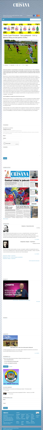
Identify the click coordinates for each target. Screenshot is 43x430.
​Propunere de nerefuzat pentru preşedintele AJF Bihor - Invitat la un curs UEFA (20, 392)
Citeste (37, 239)
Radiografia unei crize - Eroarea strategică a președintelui (13, 257)
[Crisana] (21, 5)
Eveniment (23, 414)
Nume (4, 135)
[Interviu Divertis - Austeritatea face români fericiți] (21, 289)
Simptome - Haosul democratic (28, 226)
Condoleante (28, 422)
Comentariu (5, 147)
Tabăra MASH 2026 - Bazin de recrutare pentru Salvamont (21, 347)
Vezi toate (38, 301)
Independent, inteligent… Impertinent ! (27, 241)
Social (27, 414)
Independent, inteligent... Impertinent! (9, 255)
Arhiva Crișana (5, 218)
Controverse (6, 223)
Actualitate (18, 414)
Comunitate (5, 334)
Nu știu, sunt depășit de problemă (10, 363)
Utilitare (17, 421)
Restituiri (17, 422)
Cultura (32, 414)
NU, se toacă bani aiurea (8, 359)
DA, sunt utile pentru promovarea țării (11, 361)
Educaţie (17, 417)
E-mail (4, 403)
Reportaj (32, 421)
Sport (27, 65)
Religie (27, 418)
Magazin (27, 417)
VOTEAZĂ (5, 366)
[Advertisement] (11, 270)
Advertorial (33, 422)
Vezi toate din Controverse (34, 260)
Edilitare (27, 421)
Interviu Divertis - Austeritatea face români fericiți (21, 300)
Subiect (4, 139)
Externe (32, 417)
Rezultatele (10, 366)
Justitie (22, 421)
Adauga (5, 407)
